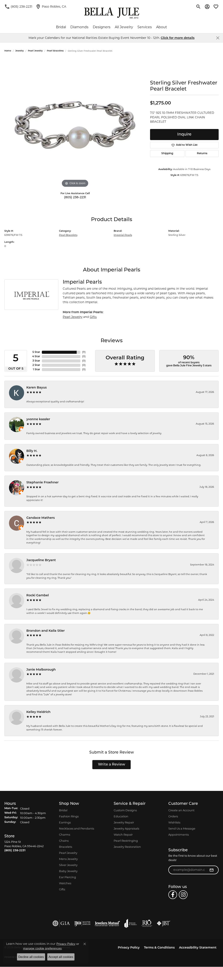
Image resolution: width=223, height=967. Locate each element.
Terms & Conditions (159, 947)
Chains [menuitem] (64, 840)
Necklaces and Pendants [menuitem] (76, 828)
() (84, 352)
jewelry (19, 51)
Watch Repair (123, 834)
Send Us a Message (181, 828)
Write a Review (111, 764)
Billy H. (31, 451)
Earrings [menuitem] (65, 822)
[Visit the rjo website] (146, 923)
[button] (198, 6)
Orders (173, 816)
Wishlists (174, 822)
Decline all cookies (31, 957)
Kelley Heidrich (38, 712)
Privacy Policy (129, 947)
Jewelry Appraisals (126, 828)
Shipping (167, 153)
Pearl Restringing (126, 840)
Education (121, 816)
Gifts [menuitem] (62, 889)
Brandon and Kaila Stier (45, 631)
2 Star (36, 365)
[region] (75, 123)
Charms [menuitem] (64, 834)
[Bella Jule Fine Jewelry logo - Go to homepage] (111, 13)
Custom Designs (125, 810)
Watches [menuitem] (65, 883)
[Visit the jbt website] (164, 923)
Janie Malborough (41, 669)
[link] (18, 6)
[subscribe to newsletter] (211, 870)
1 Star (36, 369)
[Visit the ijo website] (82, 923)
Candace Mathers (40, 518)
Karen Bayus (36, 387)
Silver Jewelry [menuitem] (68, 865)
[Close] (217, 38)
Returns (202, 153)
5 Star (36, 352)
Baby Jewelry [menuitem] (68, 871)
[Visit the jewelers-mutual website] (107, 923)
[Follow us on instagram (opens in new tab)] (183, 894)
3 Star (36, 361)
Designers (101, 27)
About (161, 27)
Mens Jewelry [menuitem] (68, 859)
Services (144, 27)
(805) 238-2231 (75, 197)
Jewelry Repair (124, 822)
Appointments (178, 834)
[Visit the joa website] (130, 923)
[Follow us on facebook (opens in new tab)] (172, 894)
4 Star (36, 356)
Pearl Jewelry (35, 51)
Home (7, 51)
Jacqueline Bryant (41, 560)
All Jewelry (124, 27)
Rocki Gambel (37, 595)
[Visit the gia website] (61, 923)
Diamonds (79, 27)
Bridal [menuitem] (63, 810)
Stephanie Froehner (42, 482)
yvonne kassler (38, 419)
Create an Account (181, 810)
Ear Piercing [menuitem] (67, 877)
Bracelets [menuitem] (65, 846)
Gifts (93, 317)
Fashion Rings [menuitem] (69, 816)
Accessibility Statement (197, 947)
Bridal (61, 27)
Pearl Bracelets (55, 51)
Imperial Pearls (123, 234)
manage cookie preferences (42, 948)
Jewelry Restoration (127, 846)
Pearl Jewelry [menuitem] (68, 853)
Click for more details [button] (177, 38)
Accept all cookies (61, 957)
